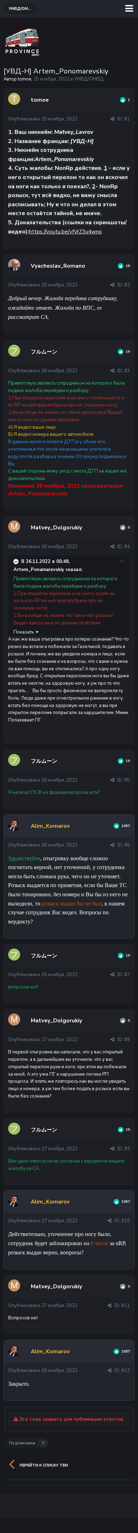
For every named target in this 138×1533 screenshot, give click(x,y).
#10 (125, 1221)
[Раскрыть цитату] (16, 561)
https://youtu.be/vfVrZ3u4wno (65, 231)
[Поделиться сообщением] (112, 119)
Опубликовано (42, 119)
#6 (127, 845)
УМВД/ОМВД (89, 79)
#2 (127, 285)
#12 (125, 1370)
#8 (127, 1039)
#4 (127, 546)
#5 (127, 780)
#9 (127, 1149)
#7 (127, 975)
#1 (127, 119)
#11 (125, 1305)
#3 (127, 371)
